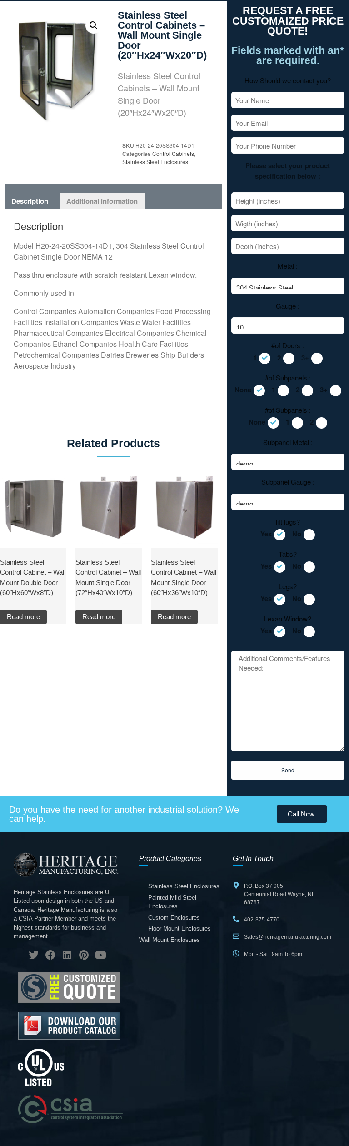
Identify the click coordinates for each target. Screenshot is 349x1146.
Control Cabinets (173, 153)
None (242, 390)
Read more (23, 617)
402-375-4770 (261, 919)
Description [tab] (29, 201)
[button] (93, 25)
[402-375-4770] (236, 919)
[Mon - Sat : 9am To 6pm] (236, 953)
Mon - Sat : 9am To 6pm (273, 954)
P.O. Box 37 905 (263, 886)
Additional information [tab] (102, 201)
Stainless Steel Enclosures (155, 161)
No (296, 534)
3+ (305, 358)
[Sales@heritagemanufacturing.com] (236, 936)
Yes (266, 534)
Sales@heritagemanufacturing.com (287, 937)
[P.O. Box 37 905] (236, 885)
